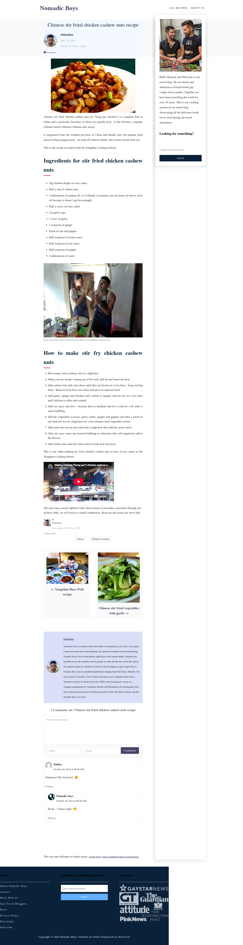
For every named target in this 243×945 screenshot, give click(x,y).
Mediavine (124, 936)
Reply (50, 786)
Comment (130, 750)
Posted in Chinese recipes (74, 46)
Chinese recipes (50, 533)
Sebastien (57, 522)
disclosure (118, 512)
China (80, 538)
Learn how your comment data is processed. (114, 856)
